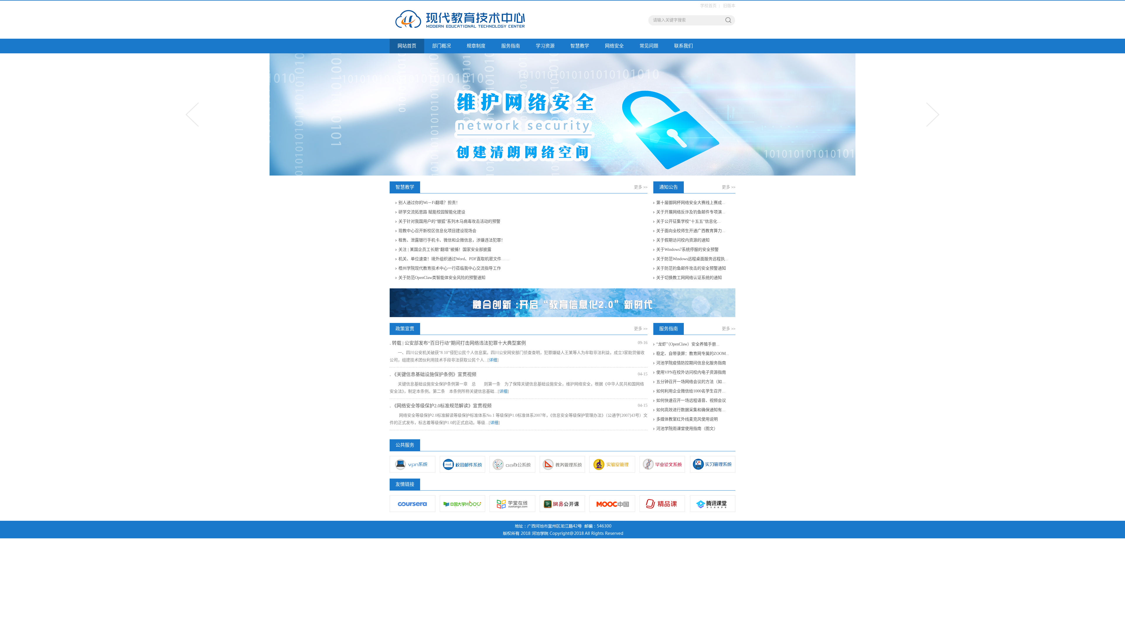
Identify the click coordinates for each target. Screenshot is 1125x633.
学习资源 (545, 45)
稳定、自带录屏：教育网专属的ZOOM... (692, 353)
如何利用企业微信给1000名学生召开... (690, 391)
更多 (640, 187)
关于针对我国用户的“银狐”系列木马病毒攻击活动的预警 (449, 221)
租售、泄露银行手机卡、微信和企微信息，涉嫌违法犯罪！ (451, 240)
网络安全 (614, 45)
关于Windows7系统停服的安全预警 (687, 249)
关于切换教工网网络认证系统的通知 (689, 277)
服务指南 (510, 45)
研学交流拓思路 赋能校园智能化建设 (431, 212)
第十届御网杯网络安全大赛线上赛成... (690, 202)
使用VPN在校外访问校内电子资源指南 (691, 372)
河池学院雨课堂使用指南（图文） (687, 428)
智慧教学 (579, 45)
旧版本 (729, 6)
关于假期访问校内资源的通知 (683, 240)
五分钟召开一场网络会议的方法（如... (690, 382)
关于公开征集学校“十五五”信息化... (688, 221)
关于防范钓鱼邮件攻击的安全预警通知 (691, 268)
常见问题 (649, 45)
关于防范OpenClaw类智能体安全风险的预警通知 (441, 277)
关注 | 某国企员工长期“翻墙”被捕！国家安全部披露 (444, 249)
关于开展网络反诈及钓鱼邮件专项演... (690, 212)
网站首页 (407, 45)
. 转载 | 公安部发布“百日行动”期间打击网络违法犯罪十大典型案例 (458, 343)
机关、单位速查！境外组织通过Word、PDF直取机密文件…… (453, 259)
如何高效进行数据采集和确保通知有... (690, 410)
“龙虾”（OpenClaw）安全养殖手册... (688, 344)
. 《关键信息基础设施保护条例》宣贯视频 (433, 374)
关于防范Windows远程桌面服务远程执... (692, 259)
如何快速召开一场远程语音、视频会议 (691, 400)
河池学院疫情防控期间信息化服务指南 (691, 363)
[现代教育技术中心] (470, 20)
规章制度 (476, 45)
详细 (493, 360)
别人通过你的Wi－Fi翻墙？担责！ (429, 202)
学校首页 (708, 6)
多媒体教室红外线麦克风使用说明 (687, 419)
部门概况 (441, 45)
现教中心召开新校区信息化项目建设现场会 (437, 231)
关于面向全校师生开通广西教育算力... (690, 231)
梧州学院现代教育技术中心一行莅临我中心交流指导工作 (449, 268)
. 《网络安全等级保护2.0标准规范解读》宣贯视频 (441, 405)
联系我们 (683, 45)
